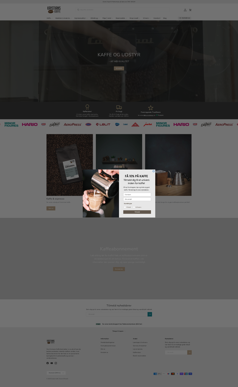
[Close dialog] (154, 171)
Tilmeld (137, 212)
